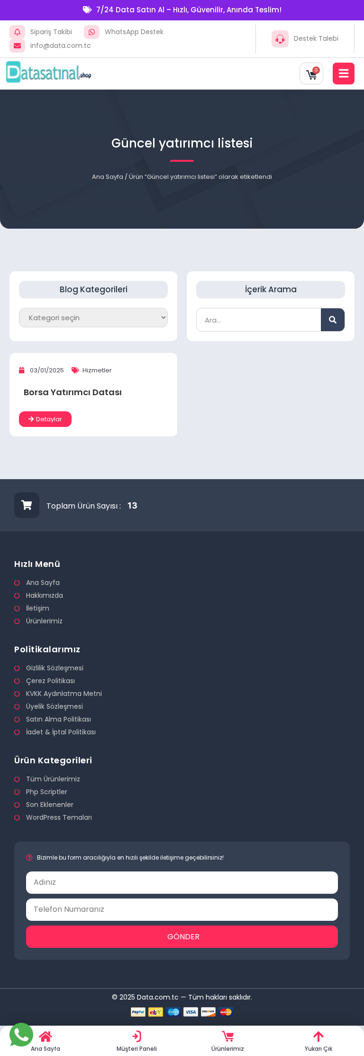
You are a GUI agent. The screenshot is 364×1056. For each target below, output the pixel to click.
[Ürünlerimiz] (228, 1036)
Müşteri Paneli (137, 1049)
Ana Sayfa (107, 176)
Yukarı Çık (318, 1049)
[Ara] (333, 319)
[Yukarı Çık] (319, 1036)
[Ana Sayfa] (46, 1036)
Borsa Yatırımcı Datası (73, 392)
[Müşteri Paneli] (137, 1036)
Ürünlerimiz (227, 1049)
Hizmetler (97, 370)
